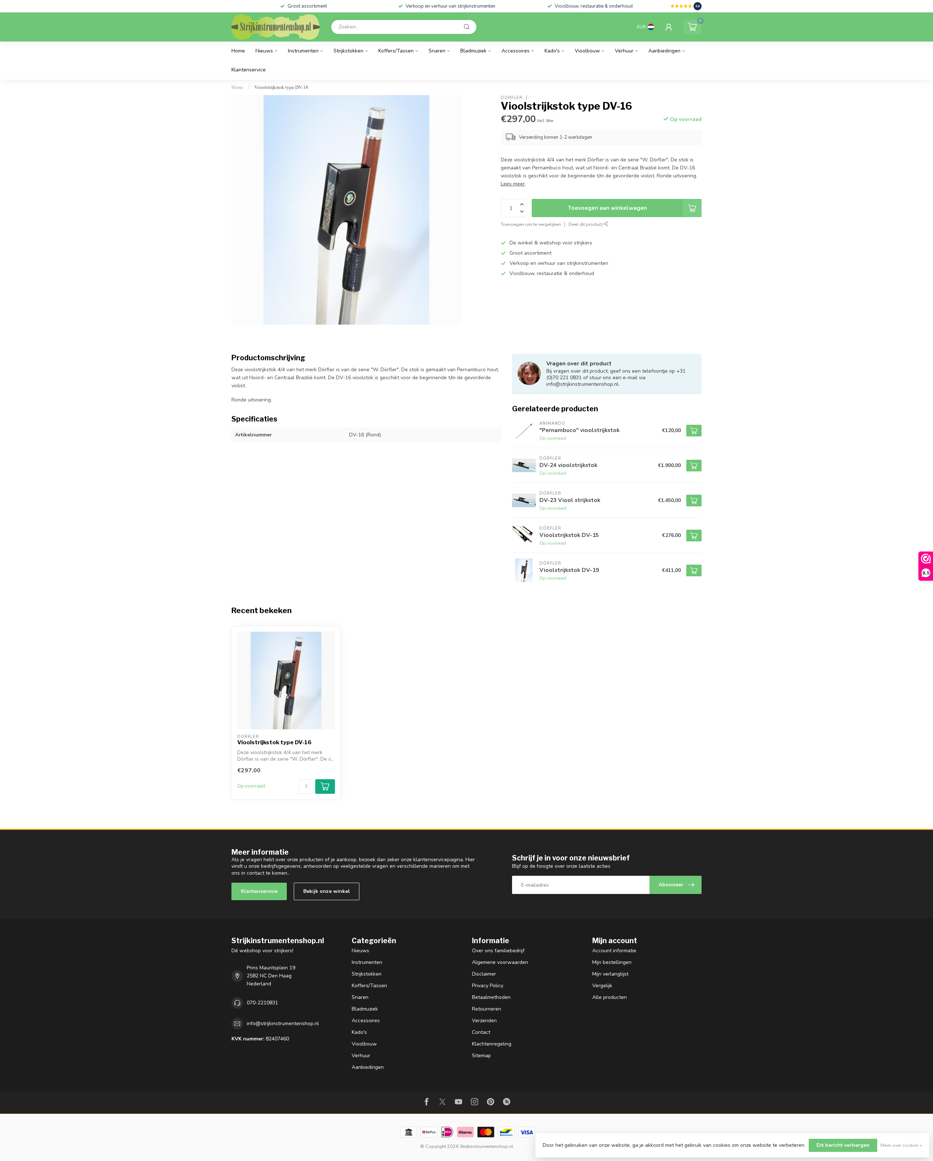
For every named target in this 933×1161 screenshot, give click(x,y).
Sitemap (481, 1055)
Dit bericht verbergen (843, 1145)
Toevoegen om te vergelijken (531, 224)
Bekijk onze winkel (326, 891)
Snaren (437, 50)
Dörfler (512, 97)
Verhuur (624, 50)
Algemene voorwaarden (500, 962)
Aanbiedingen (664, 50)
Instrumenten (303, 50)
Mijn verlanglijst (610, 973)
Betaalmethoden (491, 997)
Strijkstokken (348, 50)
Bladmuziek (473, 50)
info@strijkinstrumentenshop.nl (283, 1023)
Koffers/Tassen (396, 50)
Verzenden (484, 1020)
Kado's (552, 50)
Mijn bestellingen (612, 962)
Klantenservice (248, 69)
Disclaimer (484, 973)
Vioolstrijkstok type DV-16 (281, 87)
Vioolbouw (587, 50)
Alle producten (609, 997)
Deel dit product (586, 224)
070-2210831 (262, 1002)
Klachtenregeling (491, 1043)
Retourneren (486, 1008)
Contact (481, 1032)
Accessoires (515, 50)
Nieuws (264, 50)
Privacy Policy (487, 985)
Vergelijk (602, 985)
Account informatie (614, 950)
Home (238, 50)
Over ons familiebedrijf (498, 950)
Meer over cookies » (901, 1145)
